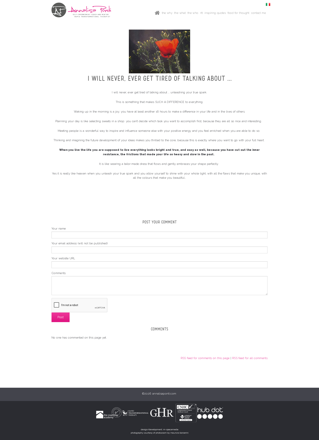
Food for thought (238, 12)
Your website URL (63, 258)
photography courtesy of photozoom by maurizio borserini (159, 432)
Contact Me (258, 12)
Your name (59, 228)
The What (180, 12)
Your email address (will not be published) (80, 243)
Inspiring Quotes (215, 12)
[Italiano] (268, 4)
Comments (59, 273)
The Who (193, 12)
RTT (201, 12)
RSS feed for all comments (249, 358)
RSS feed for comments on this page (205, 358)
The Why (167, 12)
